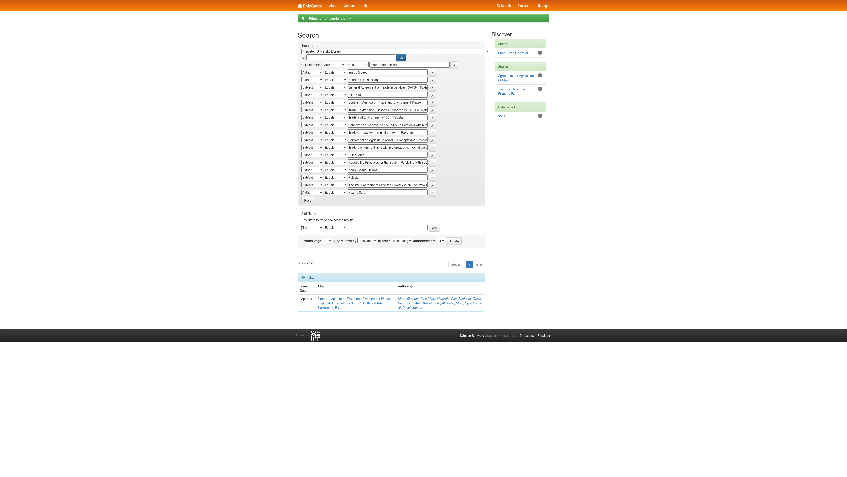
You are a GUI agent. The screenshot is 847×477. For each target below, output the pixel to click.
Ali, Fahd (448, 303)
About (333, 5)
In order (384, 240)
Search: (307, 45)
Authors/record (424, 240)
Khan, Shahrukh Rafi (442, 298)
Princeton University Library (330, 18)
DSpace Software (472, 335)
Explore (523, 5)
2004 (501, 116)
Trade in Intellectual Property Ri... (512, 91)
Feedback (544, 335)
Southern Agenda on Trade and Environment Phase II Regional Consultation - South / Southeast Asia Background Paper (354, 303)
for (303, 57)
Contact (349, 5)
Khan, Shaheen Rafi (412, 298)
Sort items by (346, 240)
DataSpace (312, 5)
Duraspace (527, 335)
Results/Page (311, 240)
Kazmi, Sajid (431, 303)
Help (364, 5)
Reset (308, 200)
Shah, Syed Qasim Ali (513, 53)
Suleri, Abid (413, 303)
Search (505, 5)
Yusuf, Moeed (412, 307)
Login (545, 5)
